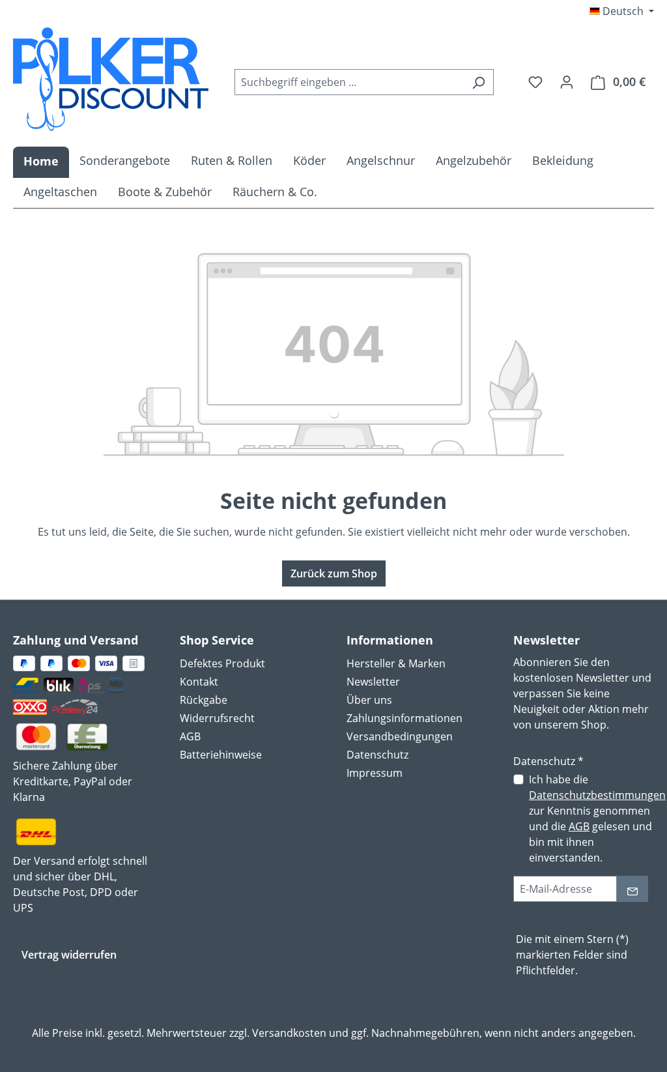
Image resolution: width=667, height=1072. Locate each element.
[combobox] (349, 82)
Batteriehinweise (221, 754)
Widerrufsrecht (217, 718)
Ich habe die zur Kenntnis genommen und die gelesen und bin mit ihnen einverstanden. (597, 818)
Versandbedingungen (400, 736)
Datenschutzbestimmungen (597, 795)
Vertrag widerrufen (69, 955)
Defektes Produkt (222, 663)
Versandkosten (289, 1033)
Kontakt (199, 681)
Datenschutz (377, 754)
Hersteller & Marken (396, 663)
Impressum (375, 773)
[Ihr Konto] (566, 81)
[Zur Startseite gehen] (110, 79)
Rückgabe (203, 700)
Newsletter (373, 681)
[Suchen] (478, 82)
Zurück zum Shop (334, 573)
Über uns (369, 700)
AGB (190, 736)
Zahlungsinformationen (404, 718)
